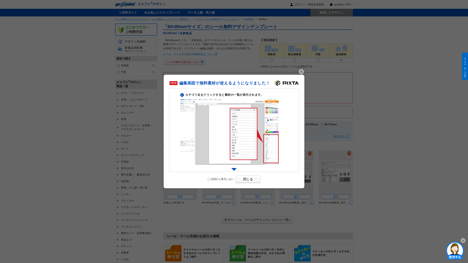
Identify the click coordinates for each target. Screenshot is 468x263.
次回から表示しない (222, 179)
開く (455, 250)
